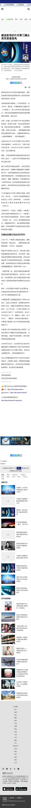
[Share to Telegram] (16, 83)
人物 (15, 734)
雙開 (8, 474)
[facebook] (7, 769)
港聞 (25, 19)
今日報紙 (15, 706)
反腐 (2, 478)
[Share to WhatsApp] (19, 83)
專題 (15, 729)
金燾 (13, 476)
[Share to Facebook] (11, 83)
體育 (15, 751)
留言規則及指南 (2, 463)
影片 (15, 709)
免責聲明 (19, 798)
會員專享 (10, 19)
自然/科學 (15, 746)
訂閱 (10, 471)
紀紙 (15, 748)
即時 (16, 19)
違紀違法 (15, 474)
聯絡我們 (12, 798)
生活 (15, 737)
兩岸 (15, 715)
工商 (15, 762)
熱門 (21, 19)
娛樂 (15, 757)
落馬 (2, 476)
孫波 (8, 476)
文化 (15, 743)
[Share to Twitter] (14, 83)
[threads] (10, 769)
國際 (15, 718)
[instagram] (3, 769)
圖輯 (15, 760)
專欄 (15, 726)
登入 (19, 468)
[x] (14, 769)
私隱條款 (5, 799)
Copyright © (6, 801)
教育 (15, 754)
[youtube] (18, 769)
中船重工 (23, 474)
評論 (15, 732)
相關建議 (5, 798)
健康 (15, 740)
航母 (19, 476)
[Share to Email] (21, 83)
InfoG (15, 723)
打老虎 (25, 476)
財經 (15, 720)
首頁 (2, 19)
